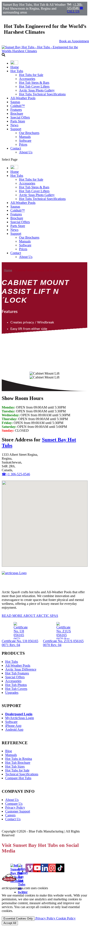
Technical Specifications (21, 774)
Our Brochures (29, 133)
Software (25, 140)
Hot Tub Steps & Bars (34, 82)
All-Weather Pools (22, 98)
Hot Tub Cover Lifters (34, 86)
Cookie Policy (66, 918)
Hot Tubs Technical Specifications (42, 94)
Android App (14, 729)
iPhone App (13, 725)
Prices (23, 144)
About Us (25, 152)
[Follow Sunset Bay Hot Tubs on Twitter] (23, 892)
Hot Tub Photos (16, 685)
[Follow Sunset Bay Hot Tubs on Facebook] (17, 881)
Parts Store (17, 121)
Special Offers (20, 117)
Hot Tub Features (17, 673)
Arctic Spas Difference (20, 669)
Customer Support (17, 811)
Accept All (9, 923)
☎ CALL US (75, 9)
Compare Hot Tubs (18, 778)
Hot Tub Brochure (17, 762)
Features (16, 109)
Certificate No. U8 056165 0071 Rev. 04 (20, 643)
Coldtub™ (17, 106)
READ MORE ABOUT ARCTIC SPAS (30, 615)
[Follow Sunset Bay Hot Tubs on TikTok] (60, 871)
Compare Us (13, 803)
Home (14, 67)
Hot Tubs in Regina (18, 759)
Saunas (15, 102)
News (14, 125)
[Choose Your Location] (14, 63)
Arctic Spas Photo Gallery (37, 90)
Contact (15, 148)
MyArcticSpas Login (19, 718)
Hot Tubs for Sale (31, 75)
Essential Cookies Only (18, 918)
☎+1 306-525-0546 (16, 474)
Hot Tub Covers (16, 689)
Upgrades (11, 692)
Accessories (27, 79)
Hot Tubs (16, 71)
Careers (10, 815)
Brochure (16, 113)
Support (15, 129)
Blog (8, 751)
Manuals (25, 137)
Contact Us (13, 819)
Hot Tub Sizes (15, 766)
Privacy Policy (15, 807)
